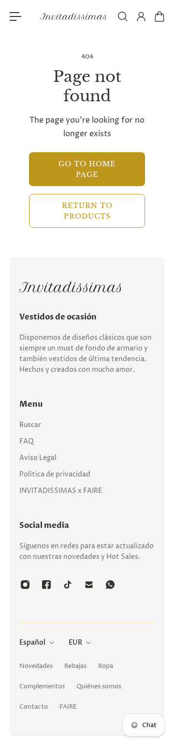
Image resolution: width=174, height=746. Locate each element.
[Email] (89, 584)
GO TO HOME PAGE (87, 169)
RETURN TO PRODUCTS (87, 211)
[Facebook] (46, 584)
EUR (75, 642)
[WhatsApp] (110, 584)
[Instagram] (25, 584)
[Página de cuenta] (140, 16)
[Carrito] (159, 16)
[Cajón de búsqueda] (122, 16)
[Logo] (73, 16)
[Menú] (15, 16)
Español (32, 642)
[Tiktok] (67, 584)
